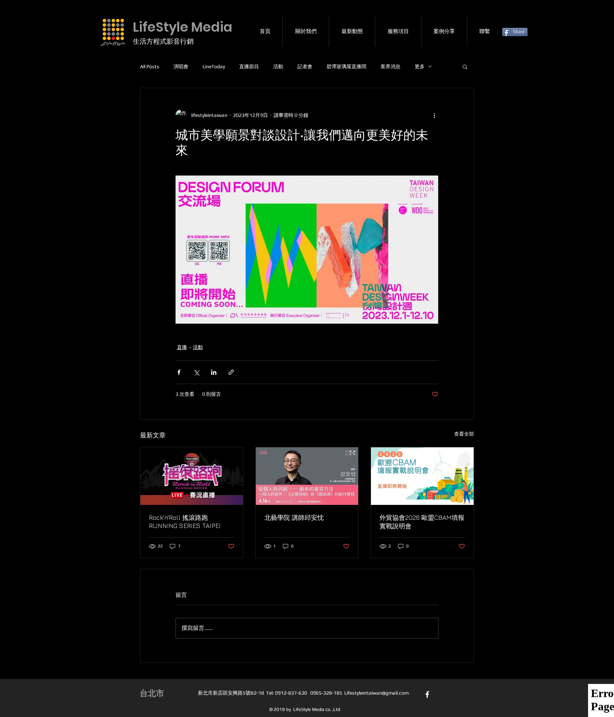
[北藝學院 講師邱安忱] (307, 476)
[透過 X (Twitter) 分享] (196, 372)
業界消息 (390, 66)
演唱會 (180, 66)
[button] (465, 66)
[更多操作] (434, 115)
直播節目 (249, 66)
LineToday (214, 66)
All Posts (149, 66)
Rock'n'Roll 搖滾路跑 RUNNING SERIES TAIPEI (185, 521)
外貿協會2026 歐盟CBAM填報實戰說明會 (421, 522)
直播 (182, 347)
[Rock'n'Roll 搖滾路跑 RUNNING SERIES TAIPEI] (191, 476)
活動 (278, 66)
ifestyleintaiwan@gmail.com (378, 693)
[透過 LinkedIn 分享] (213, 372)
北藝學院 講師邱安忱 (294, 517)
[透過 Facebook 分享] (179, 372)
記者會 (304, 66)
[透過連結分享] (231, 372)
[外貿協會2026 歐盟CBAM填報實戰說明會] (422, 476)
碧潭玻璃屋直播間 (346, 66)
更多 (420, 66)
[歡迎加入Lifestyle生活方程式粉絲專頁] (427, 694)
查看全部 (464, 434)
